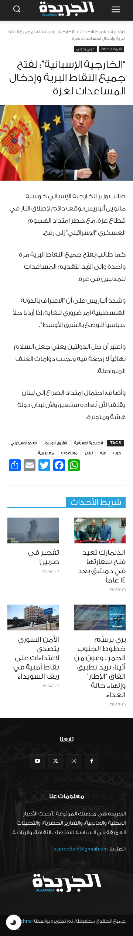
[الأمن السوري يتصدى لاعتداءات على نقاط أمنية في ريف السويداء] (33, 617)
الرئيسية (118, 31)
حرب (117, 453)
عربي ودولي (85, 49)
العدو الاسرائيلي (24, 443)
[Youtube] (37, 761)
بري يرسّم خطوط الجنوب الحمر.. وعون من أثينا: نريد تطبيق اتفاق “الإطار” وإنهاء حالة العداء (100, 667)
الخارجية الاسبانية (88, 443)
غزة (103, 453)
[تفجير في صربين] (33, 530)
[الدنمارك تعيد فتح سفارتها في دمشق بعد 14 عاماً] (100, 530)
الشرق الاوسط (55, 443)
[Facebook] (92, 761)
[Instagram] (73, 761)
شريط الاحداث (93, 31)
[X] (55, 761)
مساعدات (69, 453)
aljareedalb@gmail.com (81, 849)
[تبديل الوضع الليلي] (13, 922)
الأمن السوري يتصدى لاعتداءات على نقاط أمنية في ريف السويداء (36, 658)
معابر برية (46, 453)
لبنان (89, 453)
